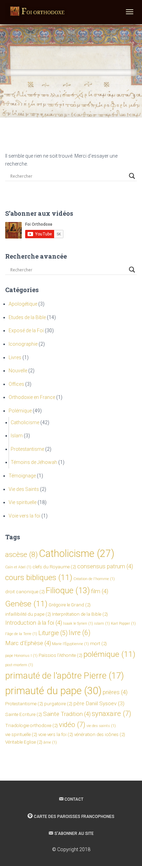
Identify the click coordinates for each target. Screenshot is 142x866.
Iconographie (23, 344)
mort (98, 643)
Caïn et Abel (18, 567)
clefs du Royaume (54, 566)
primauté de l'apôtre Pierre (64, 675)
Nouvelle (18, 370)
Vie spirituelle (23, 502)
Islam (17, 435)
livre (79, 633)
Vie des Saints (24, 489)
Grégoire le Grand (70, 604)
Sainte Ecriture (23, 714)
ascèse (21, 554)
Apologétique (23, 304)
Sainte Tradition (67, 713)
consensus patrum (105, 566)
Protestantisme (27, 449)
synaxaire (111, 713)
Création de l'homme (94, 579)
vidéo (72, 724)
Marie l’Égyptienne (70, 644)
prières (115, 692)
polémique (109, 654)
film (99, 591)
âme (50, 742)
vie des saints (101, 726)
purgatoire (58, 703)
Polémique (20, 410)
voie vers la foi (55, 734)
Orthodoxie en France (32, 397)
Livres (15, 357)
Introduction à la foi (33, 622)
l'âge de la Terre (21, 634)
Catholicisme (25, 422)
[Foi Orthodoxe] (37, 12)
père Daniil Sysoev (98, 703)
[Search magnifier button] (132, 176)
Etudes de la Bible (27, 317)
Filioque (68, 590)
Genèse (26, 603)
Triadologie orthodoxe (31, 725)
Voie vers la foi (24, 516)
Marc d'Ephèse (28, 643)
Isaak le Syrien (78, 623)
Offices (16, 384)
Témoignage (22, 475)
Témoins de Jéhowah (34, 462)
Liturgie (53, 632)
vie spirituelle (21, 734)
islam (102, 623)
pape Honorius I (21, 655)
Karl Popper (123, 623)
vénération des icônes (99, 734)
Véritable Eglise (23, 742)
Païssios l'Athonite (60, 655)
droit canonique (25, 591)
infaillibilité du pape (28, 614)
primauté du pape (53, 691)
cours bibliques (38, 577)
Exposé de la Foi (26, 330)
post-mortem (19, 665)
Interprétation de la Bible (80, 614)
